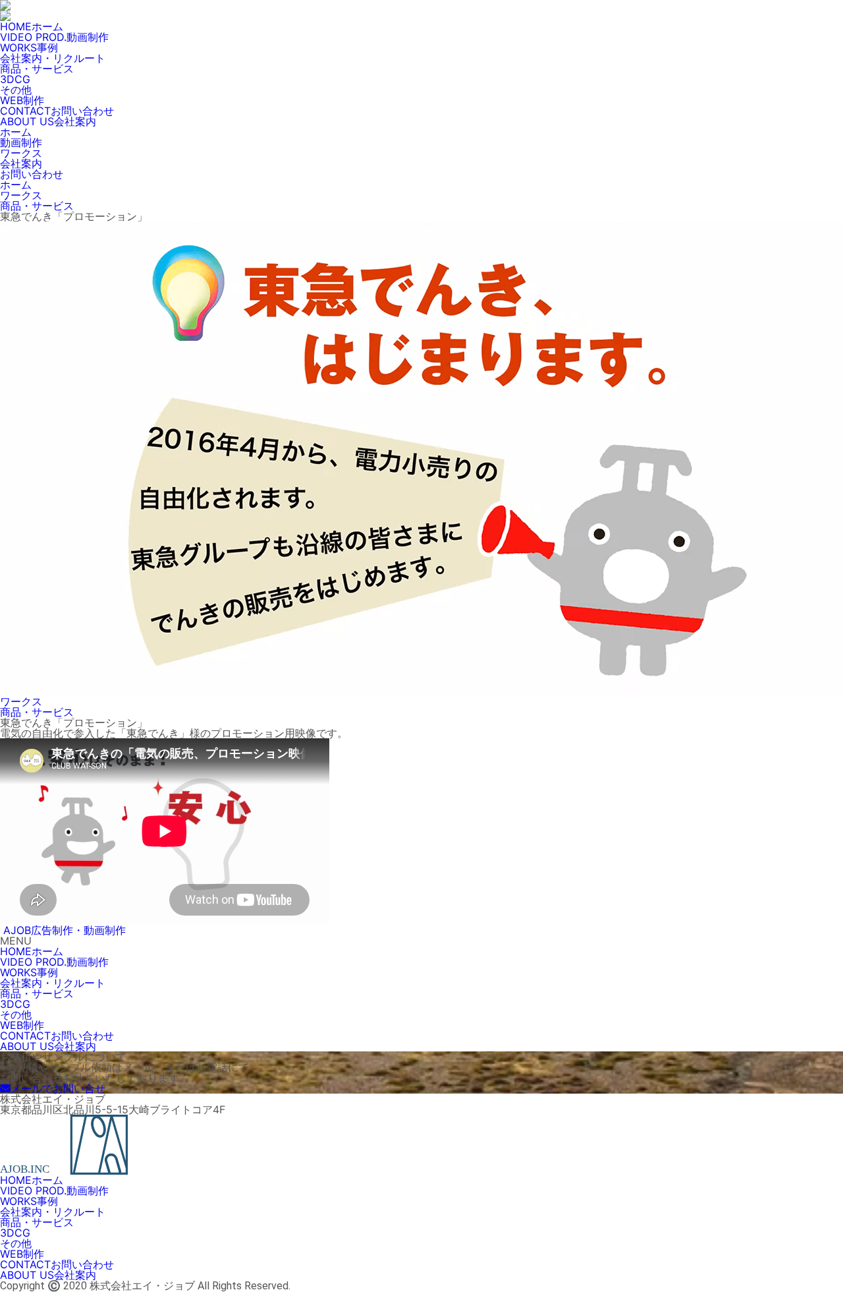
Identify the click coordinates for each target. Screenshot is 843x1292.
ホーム (16, 131)
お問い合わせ (31, 174)
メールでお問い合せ (58, 1088)
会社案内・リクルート (52, 58)
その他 (16, 89)
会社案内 (21, 163)
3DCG (15, 79)
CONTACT (57, 110)
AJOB (64, 930)
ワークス (21, 153)
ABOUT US (48, 121)
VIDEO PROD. (54, 37)
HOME (31, 26)
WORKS (29, 47)
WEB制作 (22, 100)
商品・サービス (37, 68)
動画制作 (21, 142)
